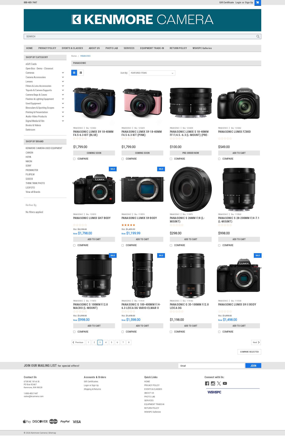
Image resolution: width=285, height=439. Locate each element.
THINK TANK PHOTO (35, 183)
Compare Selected (249, 352)
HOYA (28, 156)
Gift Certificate (226, 2)
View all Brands (33, 191)
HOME (29, 48)
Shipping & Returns (92, 389)
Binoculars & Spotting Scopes (40, 107)
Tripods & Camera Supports (39, 90)
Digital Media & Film (35, 120)
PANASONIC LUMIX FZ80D (234, 131)
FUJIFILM (30, 174)
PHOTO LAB (112, 48)
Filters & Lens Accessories (38, 85)
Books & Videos (33, 125)
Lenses (29, 81)
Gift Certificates (91, 381)
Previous (79, 342)
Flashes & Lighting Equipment (40, 99)
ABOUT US (94, 48)
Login (238, 2)
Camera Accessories (36, 77)
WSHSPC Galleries (202, 48)
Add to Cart (239, 153)
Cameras (30, 72)
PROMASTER (32, 170)
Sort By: (124, 73)
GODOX (29, 178)
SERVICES (129, 48)
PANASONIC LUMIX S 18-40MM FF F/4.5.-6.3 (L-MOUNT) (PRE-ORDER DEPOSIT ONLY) (189, 135)
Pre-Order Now (190, 153)
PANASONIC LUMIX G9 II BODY (237, 304)
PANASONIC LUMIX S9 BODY (139, 218)
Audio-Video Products (36, 116)
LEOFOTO (30, 187)
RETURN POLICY (178, 48)
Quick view (94, 123)
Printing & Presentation (37, 112)
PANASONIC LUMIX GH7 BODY (92, 218)
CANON (29, 152)
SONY (28, 165)
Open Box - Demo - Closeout (39, 68)
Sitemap (52, 433)
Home (74, 56)
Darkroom (30, 129)
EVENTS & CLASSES (72, 48)
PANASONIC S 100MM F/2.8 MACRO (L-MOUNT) (90, 306)
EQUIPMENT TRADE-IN (152, 48)
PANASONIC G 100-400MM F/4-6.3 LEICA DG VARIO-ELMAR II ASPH (141, 308)
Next (255, 342)
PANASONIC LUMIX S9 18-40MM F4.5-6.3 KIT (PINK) (142, 133)
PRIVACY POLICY (47, 48)
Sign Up (249, 2)
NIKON (29, 161)
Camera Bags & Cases (36, 94)
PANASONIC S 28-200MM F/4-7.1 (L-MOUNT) (238, 219)
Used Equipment (33, 103)
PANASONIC (85, 56)
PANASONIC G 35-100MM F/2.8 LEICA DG (189, 306)
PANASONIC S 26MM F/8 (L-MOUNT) (187, 219)
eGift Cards (31, 64)
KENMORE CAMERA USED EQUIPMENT (44, 148)
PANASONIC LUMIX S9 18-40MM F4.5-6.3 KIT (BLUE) (93, 133)
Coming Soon (94, 153)
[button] (232, 392)
